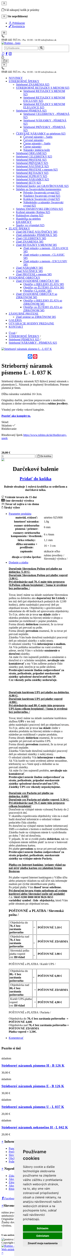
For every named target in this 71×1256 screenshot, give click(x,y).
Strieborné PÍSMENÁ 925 (24, 339)
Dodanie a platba (18, 562)
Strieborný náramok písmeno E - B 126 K (32, 1086)
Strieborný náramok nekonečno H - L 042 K (34, 1127)
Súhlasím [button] (42, 1228)
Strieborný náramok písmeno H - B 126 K (32, 1065)
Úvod (12, 332)
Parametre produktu (20, 513)
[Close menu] (4, 65)
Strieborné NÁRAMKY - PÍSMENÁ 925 (33, 342)
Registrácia (18, 26)
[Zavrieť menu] (4, 3)
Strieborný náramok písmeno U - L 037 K (32, 1107)
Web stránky (9, 1249)
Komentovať (16, 1037)
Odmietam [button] (42, 1235)
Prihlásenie (18, 23)
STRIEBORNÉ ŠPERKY (24, 336)
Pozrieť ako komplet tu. (16, 415)
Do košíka (45, 456)
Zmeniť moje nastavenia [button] (43, 1243)
